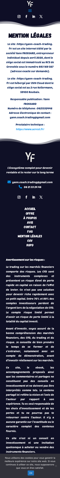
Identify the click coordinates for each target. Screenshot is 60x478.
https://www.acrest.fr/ (30, 129)
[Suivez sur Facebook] (26, 17)
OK (30, 473)
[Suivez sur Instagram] (19, 17)
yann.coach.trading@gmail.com (32, 182)
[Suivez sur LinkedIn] (34, 17)
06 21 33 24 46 (32, 186)
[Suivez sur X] (41, 17)
